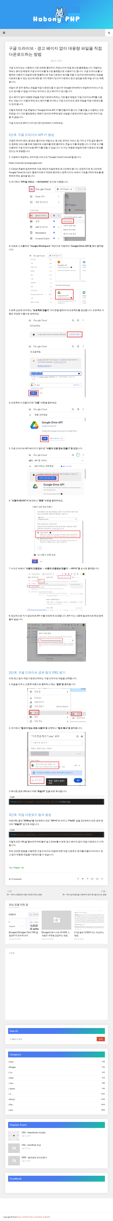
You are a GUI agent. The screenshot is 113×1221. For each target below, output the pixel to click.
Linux (57, 1062)
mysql (57, 1099)
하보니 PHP (21, 1217)
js (57, 1094)
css (57, 1072)
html (57, 1078)
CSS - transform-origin (34, 1132)
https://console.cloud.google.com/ (25, 163)
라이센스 (30, 1217)
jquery (57, 1088)
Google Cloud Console (60, 157)
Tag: (10, 867)
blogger (17, 867)
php (57, 1104)
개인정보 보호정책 (42, 1217)
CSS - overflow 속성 (31, 1145)
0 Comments (16, 879)
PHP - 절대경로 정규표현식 (34, 1157)
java (57, 1083)
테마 (57, 1110)
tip (22, 867)
